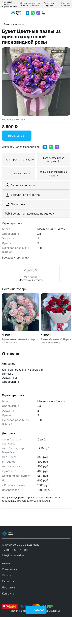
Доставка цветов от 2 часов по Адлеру (30, 4)
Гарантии (8, 581)
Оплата (6, 575)
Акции (6, 563)
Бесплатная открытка (50, 4)
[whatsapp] (32, 13)
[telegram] (27, 13)
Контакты (8, 593)
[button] (15, 550)
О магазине (9, 569)
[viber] (38, 13)
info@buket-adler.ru (14, 555)
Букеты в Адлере (14, 24)
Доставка (8, 587)
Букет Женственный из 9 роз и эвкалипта (20, 341)
